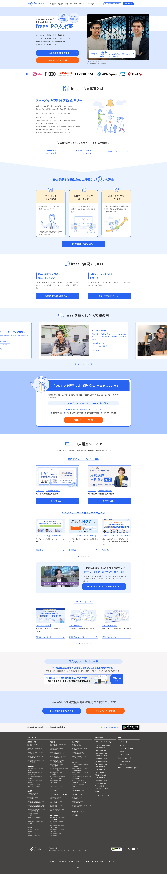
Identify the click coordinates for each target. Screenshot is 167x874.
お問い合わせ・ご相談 (57, 60)
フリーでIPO (73, 4)
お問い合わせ (128, 4)
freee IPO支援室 (51, 4)
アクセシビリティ (112, 862)
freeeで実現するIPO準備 (112, 4)
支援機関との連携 (63, 4)
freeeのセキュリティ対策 (127, 748)
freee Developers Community (126, 767)
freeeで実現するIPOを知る (57, 52)
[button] (88, 61)
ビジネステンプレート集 (102, 795)
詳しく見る (95, 350)
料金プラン (82, 4)
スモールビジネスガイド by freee (105, 742)
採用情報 (61, 862)
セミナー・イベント (125, 755)
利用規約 (86, 862)
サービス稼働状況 (123, 761)
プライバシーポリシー (98, 862)
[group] (124, 37)
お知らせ (122, 751)
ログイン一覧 (123, 742)
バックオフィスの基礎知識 (103, 745)
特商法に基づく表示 (74, 862)
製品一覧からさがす (78, 812)
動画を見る (39, 550)
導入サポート (123, 745)
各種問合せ (121, 764)
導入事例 (75, 815)
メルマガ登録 (90, 4)
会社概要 (52, 862)
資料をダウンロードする (43, 637)
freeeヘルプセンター (124, 758)
